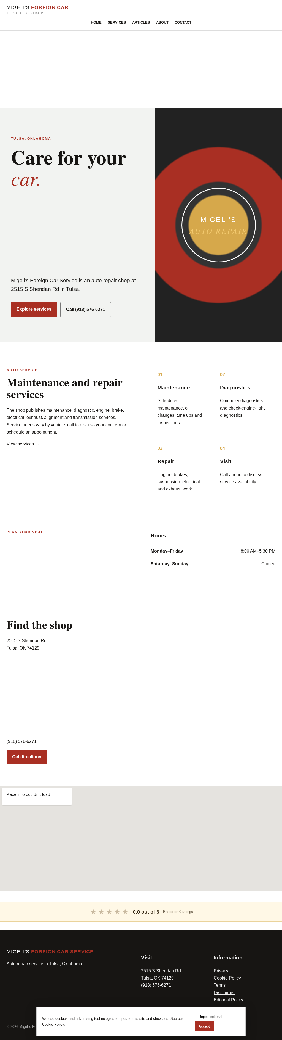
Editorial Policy (228, 999)
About (162, 22)
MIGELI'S (38, 10)
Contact (183, 22)
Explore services (34, 309)
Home (96, 22)
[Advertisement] (141, 69)
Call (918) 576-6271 (85, 309)
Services (117, 22)
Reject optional (210, 1017)
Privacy (221, 970)
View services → (23, 444)
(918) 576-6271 (22, 741)
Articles (141, 22)
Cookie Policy (227, 978)
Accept (204, 1026)
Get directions (26, 756)
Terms (220, 985)
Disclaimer (224, 992)
